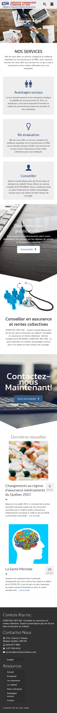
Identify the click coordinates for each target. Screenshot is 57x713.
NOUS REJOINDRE (27, 399)
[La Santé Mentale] (28, 544)
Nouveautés (27, 249)
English (26, 708)
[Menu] (52, 4)
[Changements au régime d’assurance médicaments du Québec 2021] (28, 461)
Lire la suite (34, 516)
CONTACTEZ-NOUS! (28, 25)
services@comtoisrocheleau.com (21, 652)
